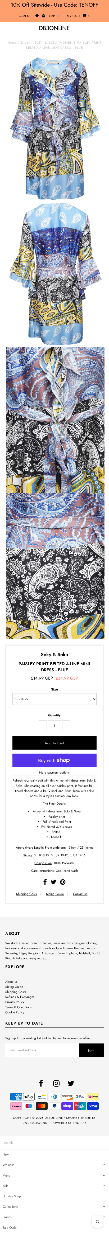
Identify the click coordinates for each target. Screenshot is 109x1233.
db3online (54, 28)
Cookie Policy (14, 1012)
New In (7, 1154)
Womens (8, 1164)
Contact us (80, 893)
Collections (10, 1206)
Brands (7, 1217)
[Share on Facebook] (45, 883)
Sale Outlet (10, 1227)
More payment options (54, 772)
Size (54, 689)
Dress (25, 42)
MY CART (78, 16)
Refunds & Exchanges (19, 996)
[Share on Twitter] (53, 883)
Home (12, 42)
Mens (6, 1175)
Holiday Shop (12, 1196)
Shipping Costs (26, 893)
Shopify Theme (78, 1118)
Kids (5, 1185)
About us (11, 981)
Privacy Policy (14, 1002)
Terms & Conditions (18, 1007)
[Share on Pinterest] (63, 883)
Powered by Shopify (69, 1123)
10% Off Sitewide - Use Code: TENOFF (54, 5)
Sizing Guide (55, 893)
